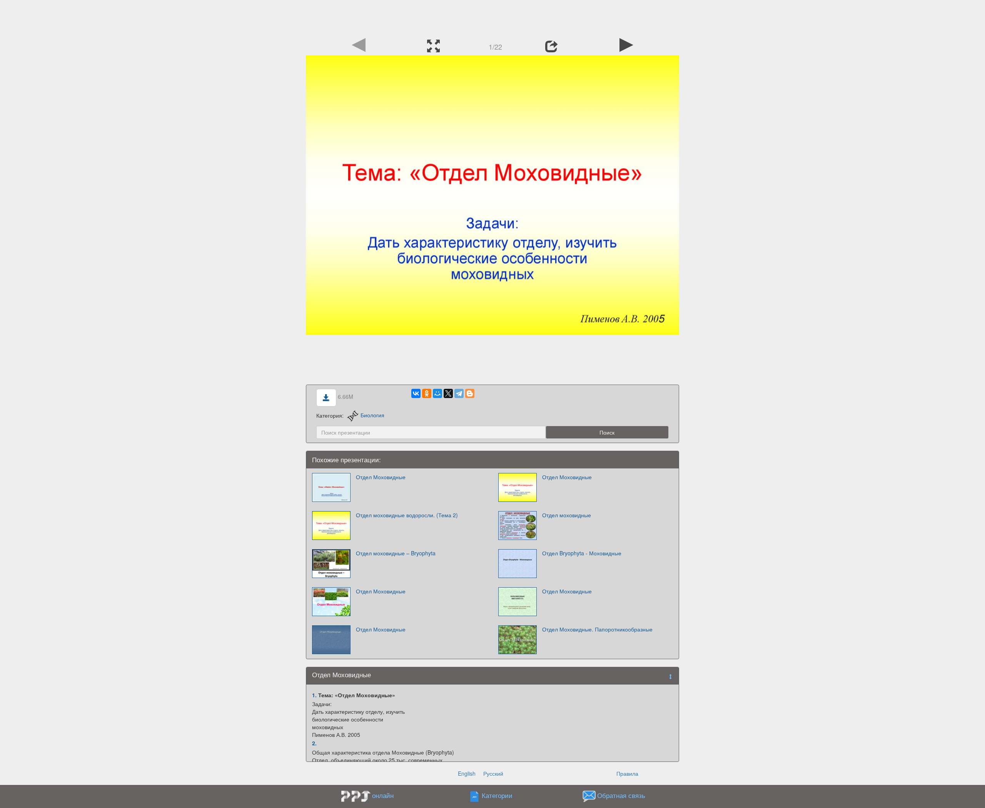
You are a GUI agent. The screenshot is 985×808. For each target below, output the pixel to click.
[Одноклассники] (426, 393)
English (467, 773)
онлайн (383, 795)
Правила (627, 773)
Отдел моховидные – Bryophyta (396, 553)
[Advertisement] (492, 17)
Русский (493, 773)
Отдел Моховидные (381, 477)
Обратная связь (621, 795)
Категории (497, 795)
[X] (448, 393)
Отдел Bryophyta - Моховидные (581, 553)
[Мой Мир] (437, 393)
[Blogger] (469, 393)
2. (314, 743)
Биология (372, 415)
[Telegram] (459, 393)
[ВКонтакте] (416, 393)
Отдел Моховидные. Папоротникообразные (597, 629)
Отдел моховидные (566, 515)
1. (314, 695)
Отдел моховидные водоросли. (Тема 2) (407, 515)
